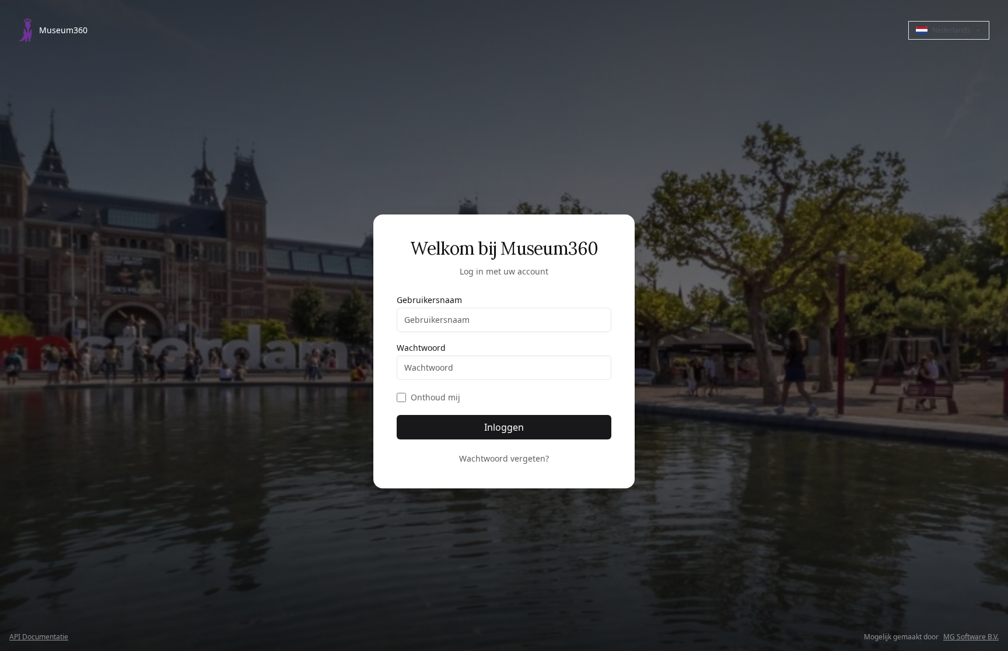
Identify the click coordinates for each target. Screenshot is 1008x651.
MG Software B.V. (971, 637)
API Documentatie (38, 637)
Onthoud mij (435, 397)
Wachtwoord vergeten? (504, 458)
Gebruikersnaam (429, 300)
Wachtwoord (421, 348)
